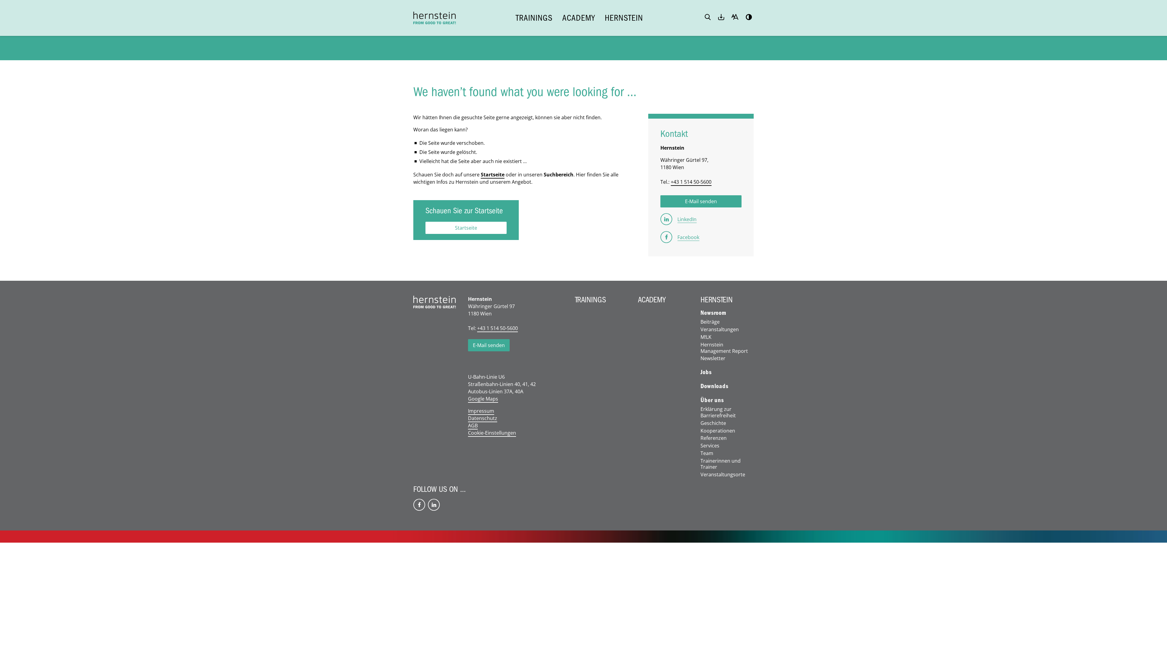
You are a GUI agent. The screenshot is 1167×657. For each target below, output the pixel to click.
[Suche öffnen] (708, 17)
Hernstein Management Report (724, 348)
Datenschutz (482, 418)
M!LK (706, 337)
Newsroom (713, 313)
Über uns (712, 400)
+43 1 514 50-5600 (691, 182)
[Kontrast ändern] (749, 17)
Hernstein (624, 18)
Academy (578, 18)
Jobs (706, 372)
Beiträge (710, 322)
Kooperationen (718, 431)
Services (710, 446)
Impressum (481, 411)
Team (707, 453)
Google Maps (483, 398)
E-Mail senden (489, 345)
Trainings (534, 18)
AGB (473, 425)
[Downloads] (721, 17)
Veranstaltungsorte (723, 474)
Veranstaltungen (720, 329)
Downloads (714, 386)
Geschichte (713, 423)
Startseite (492, 174)
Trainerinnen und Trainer (721, 464)
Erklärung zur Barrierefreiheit (718, 412)
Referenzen (714, 438)
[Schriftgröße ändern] (735, 17)
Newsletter (713, 358)
